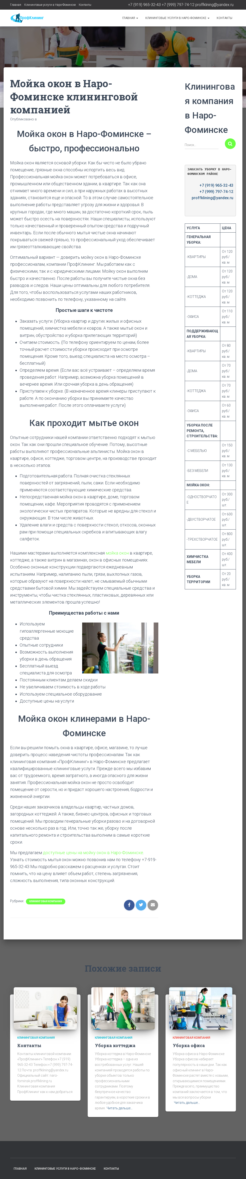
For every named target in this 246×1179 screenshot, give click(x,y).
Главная (15, 4)
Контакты (85, 4)
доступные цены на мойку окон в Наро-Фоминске (93, 852)
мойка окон (118, 553)
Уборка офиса (189, 1045)
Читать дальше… (120, 1108)
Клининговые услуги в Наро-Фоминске (50, 4)
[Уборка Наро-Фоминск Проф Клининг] (27, 18)
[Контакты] (45, 1008)
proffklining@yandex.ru (214, 4)
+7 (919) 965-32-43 (144, 4)
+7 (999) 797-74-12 (178, 4)
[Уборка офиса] (200, 1008)
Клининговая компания (45, 901)
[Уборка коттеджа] (122, 1008)
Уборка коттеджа (115, 1045)
